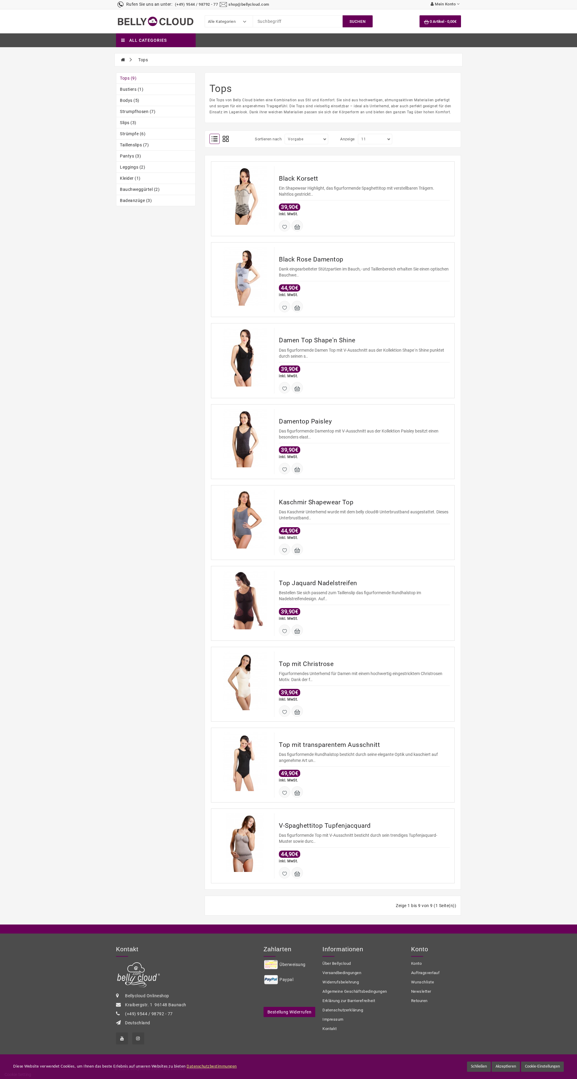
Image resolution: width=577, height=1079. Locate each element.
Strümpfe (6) (132, 133)
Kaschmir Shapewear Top (316, 502)
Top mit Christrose (306, 664)
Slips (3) (128, 122)
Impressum (332, 1019)
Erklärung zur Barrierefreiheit (348, 1000)
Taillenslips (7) (134, 144)
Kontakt (329, 1028)
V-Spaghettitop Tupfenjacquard (325, 825)
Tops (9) (128, 78)
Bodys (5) (129, 100)
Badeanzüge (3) (136, 200)
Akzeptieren (506, 1066)
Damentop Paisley (305, 421)
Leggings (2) (132, 167)
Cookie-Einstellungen (542, 1066)
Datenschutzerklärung (342, 1010)
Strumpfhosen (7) (137, 111)
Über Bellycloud (336, 963)
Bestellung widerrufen (289, 1012)
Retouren (419, 1000)
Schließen (479, 1066)
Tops (143, 59)
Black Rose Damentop (311, 259)
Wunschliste (422, 982)
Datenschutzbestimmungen (212, 1066)
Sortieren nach (268, 139)
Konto (416, 963)
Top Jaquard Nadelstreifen (318, 583)
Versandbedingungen (341, 972)
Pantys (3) (130, 156)
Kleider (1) (130, 178)
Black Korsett (298, 178)
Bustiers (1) (131, 89)
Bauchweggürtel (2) (140, 189)
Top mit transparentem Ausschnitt (329, 744)
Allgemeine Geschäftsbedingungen (354, 991)
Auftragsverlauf (425, 972)
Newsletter (421, 991)
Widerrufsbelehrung (340, 982)
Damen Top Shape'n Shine (317, 340)
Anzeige (347, 139)
